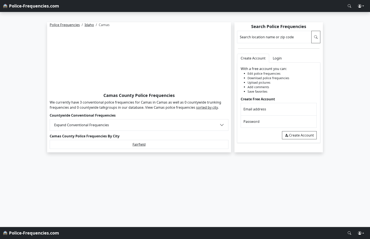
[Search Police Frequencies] (349, 6)
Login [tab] (277, 58)
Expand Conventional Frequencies (81, 125)
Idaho (89, 24)
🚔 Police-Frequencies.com (31, 6)
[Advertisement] (139, 61)
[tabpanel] (278, 103)
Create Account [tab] (253, 58)
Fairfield (139, 144)
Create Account (301, 135)
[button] (361, 6)
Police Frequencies (65, 24)
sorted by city (207, 107)
